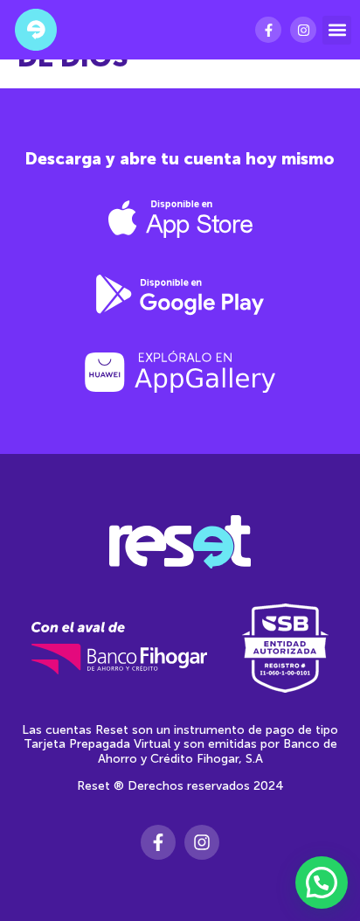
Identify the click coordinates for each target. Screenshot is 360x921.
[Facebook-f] (268, 30)
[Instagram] (303, 30)
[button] (336, 30)
